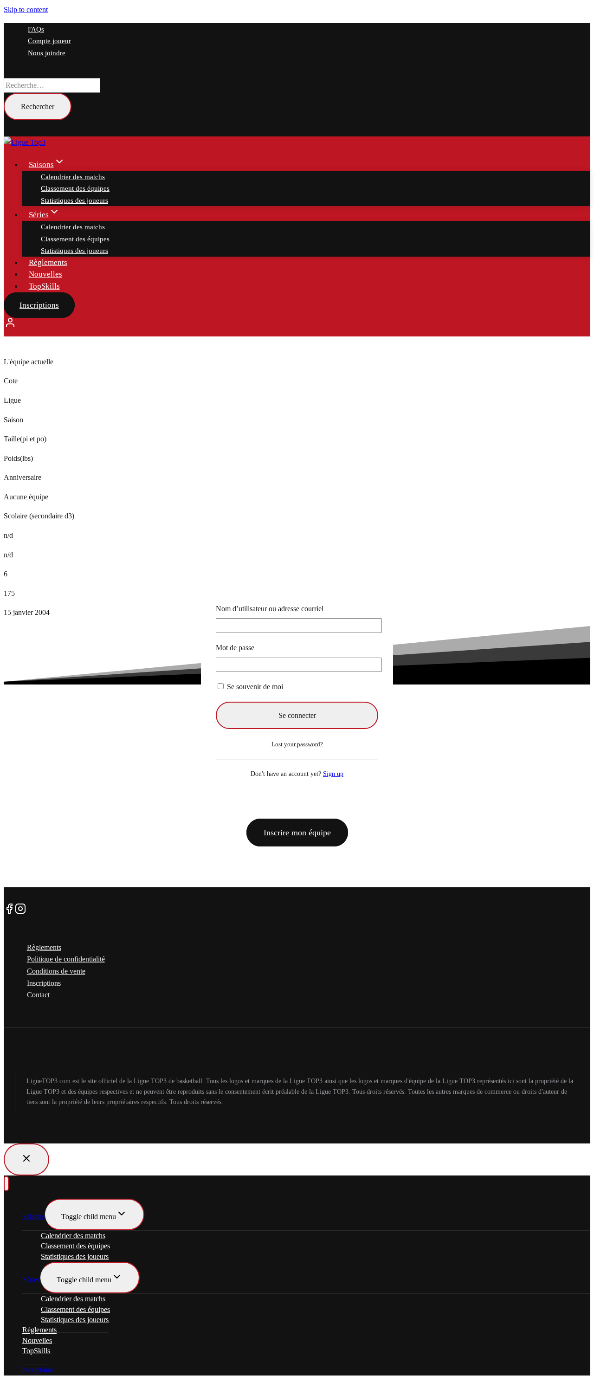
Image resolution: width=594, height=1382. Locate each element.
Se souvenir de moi (254, 687)
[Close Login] (26, 1159)
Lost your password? (297, 744)
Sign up (333, 773)
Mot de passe (235, 648)
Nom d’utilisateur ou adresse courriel (269, 609)
